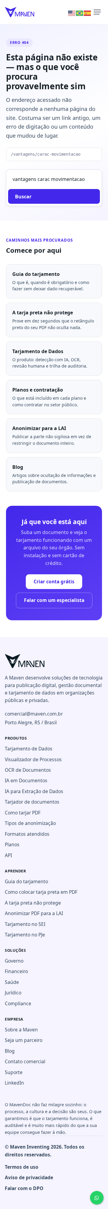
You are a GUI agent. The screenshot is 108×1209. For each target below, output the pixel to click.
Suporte (13, 1072)
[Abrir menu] (97, 12)
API (8, 855)
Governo (14, 960)
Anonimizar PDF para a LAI (34, 913)
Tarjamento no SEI (25, 924)
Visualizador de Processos (33, 759)
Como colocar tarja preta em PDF (41, 892)
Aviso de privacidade (29, 1177)
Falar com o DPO (24, 1188)
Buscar (23, 196)
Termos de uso (21, 1167)
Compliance (18, 1003)
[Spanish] (88, 12)
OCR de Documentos (28, 770)
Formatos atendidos (27, 834)
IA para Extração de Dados (34, 791)
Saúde (12, 982)
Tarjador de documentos (32, 801)
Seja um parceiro (23, 1040)
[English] (72, 12)
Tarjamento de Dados (28, 748)
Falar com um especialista (54, 600)
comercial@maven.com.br (34, 713)
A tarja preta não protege (33, 902)
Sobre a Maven (21, 1029)
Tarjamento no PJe (25, 934)
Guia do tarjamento (26, 881)
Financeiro (16, 971)
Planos (12, 844)
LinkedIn (14, 1082)
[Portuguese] (80, 12)
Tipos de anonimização (30, 823)
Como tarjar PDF (22, 812)
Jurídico (13, 992)
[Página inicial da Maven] (24, 661)
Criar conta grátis (54, 581)
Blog (10, 1051)
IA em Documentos (26, 780)
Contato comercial (25, 1061)
